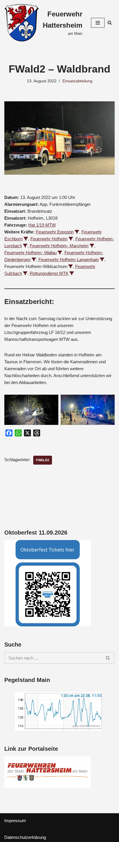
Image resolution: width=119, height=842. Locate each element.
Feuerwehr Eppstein (55, 231)
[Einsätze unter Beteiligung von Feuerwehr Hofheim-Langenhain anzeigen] (102, 259)
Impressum (15, 820)
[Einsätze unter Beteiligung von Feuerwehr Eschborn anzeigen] (26, 239)
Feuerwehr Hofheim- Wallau (30, 252)
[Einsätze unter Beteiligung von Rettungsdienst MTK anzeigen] (72, 273)
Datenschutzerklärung (25, 837)
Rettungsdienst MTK (49, 273)
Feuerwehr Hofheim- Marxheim (59, 245)
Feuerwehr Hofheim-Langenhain (68, 259)
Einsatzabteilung (77, 81)
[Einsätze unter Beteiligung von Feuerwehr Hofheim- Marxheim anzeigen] (92, 246)
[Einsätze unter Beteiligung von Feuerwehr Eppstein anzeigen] (77, 232)
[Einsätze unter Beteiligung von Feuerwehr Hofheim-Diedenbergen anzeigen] (34, 259)
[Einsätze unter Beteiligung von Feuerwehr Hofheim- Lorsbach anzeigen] (25, 246)
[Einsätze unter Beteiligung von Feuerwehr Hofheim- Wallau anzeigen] (60, 252)
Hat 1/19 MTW (42, 225)
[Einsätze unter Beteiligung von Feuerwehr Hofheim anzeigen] (71, 239)
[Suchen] (109, 22)
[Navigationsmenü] (98, 23)
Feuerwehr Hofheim (49, 238)
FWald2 (42, 460)
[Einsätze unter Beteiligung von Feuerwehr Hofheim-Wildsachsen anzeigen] (70, 266)
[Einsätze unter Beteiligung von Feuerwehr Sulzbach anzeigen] (25, 273)
